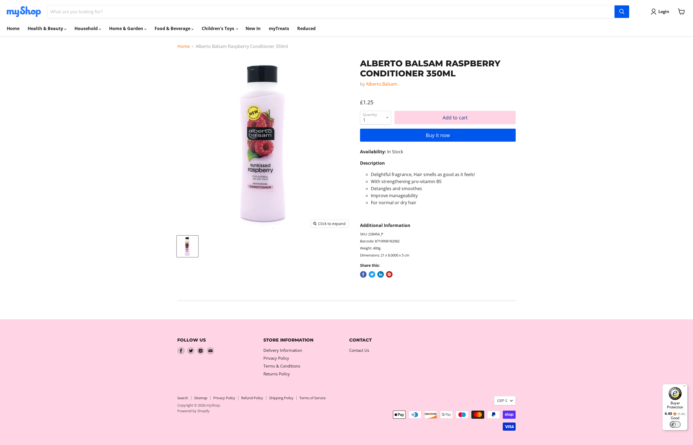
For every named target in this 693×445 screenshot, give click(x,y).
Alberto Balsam (381, 84)
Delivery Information (282, 350)
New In (253, 28)
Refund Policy (252, 397)
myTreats (279, 28)
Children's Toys (218, 28)
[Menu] (684, 387)
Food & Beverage (173, 28)
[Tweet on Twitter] (372, 274)
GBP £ (502, 400)
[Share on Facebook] (363, 274)
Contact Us (359, 350)
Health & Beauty (46, 28)
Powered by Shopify (193, 410)
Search (182, 397)
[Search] (621, 11)
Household (86, 28)
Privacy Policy (276, 358)
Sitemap (200, 397)
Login (663, 11)
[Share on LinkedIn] (380, 274)
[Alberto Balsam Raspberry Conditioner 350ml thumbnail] (187, 246)
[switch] (675, 424)
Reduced (306, 28)
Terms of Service (312, 397)
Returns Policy (276, 373)
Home (13, 28)
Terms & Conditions (281, 366)
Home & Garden (126, 28)
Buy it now (438, 135)
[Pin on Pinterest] (389, 274)
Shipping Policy (281, 397)
